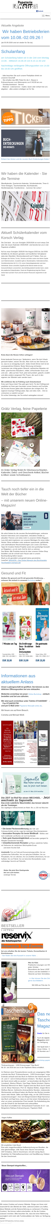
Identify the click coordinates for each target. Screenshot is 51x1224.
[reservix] (25, 124)
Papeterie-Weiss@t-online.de (31, 706)
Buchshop (31, 580)
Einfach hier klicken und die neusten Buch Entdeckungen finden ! (25, 159)
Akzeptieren (6, 1222)
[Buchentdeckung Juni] (25, 154)
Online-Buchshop (34, 694)
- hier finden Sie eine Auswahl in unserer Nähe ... (19, 955)
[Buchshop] (37, 1062)
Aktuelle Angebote (12, 25)
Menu (47, 16)
